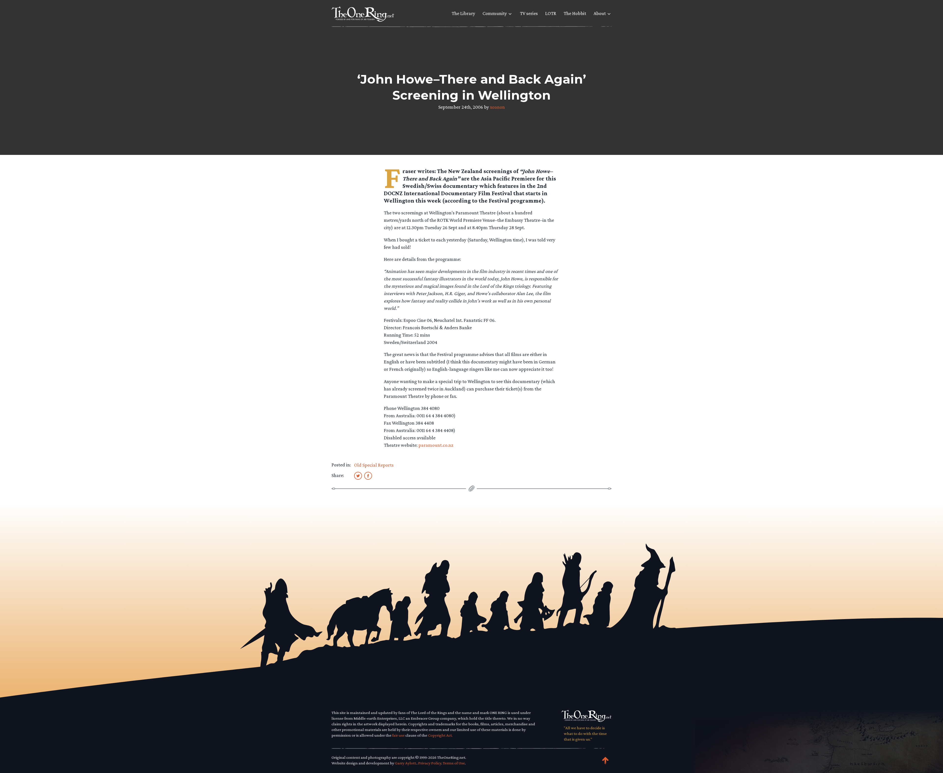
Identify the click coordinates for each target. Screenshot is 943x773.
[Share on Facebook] (368, 475)
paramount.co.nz (435, 445)
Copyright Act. (440, 735)
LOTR (550, 13)
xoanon (497, 107)
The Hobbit (575, 13)
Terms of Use (454, 763)
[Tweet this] (358, 475)
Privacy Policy (429, 763)
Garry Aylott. (406, 763)
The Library (463, 13)
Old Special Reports (374, 465)
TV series (529, 13)
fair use (398, 735)
